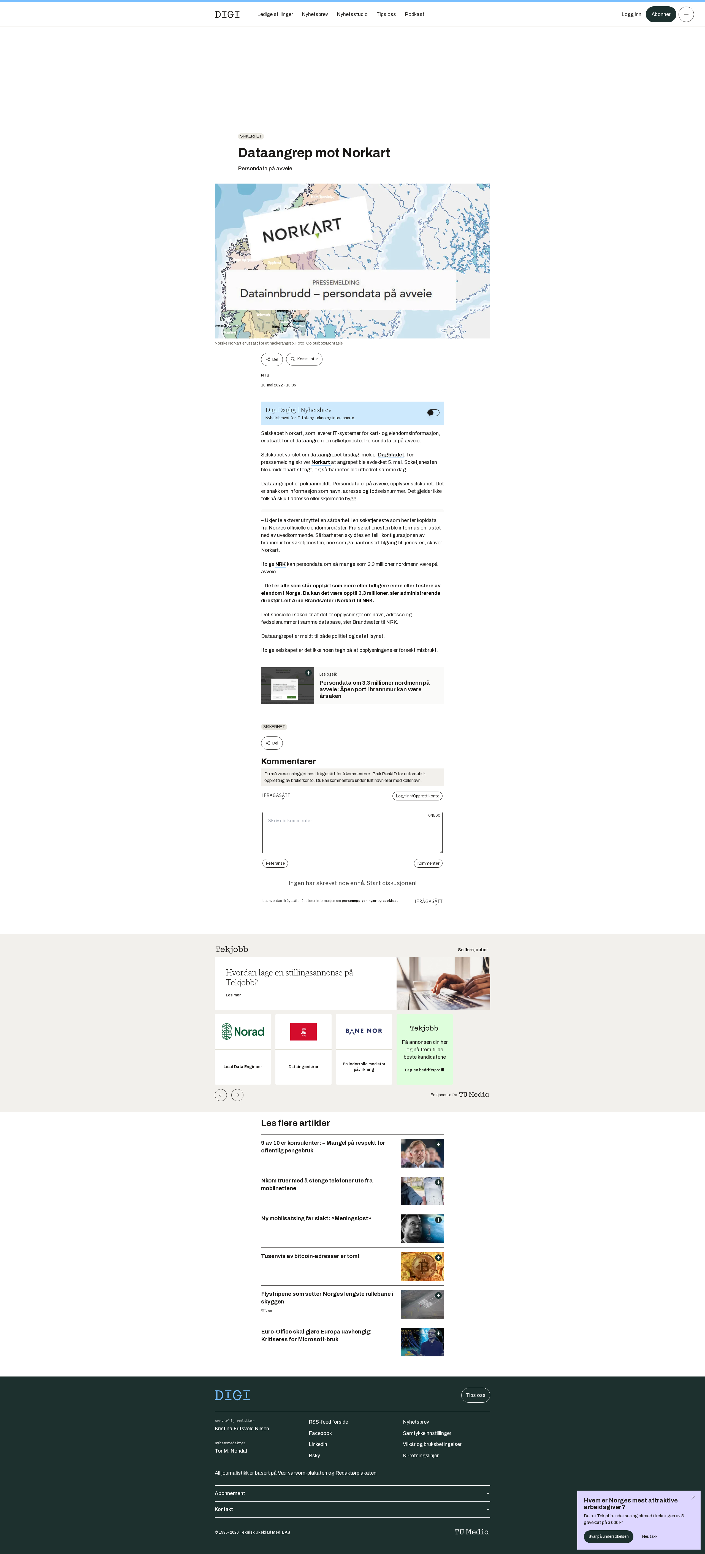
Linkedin (318, 1444)
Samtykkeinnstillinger (427, 1433)
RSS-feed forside (328, 1422)
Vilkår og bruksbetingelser (432, 1444)
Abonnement (230, 1493)
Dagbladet (391, 455)
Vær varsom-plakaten (302, 1473)
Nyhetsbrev (416, 1422)
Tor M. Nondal (231, 1451)
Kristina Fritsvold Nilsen (242, 1428)
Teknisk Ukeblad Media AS (265, 1532)
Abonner (661, 14)
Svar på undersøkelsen (609, 1536)
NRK (280, 564)
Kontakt (224, 1509)
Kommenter (307, 359)
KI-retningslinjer (421, 1455)
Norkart (321, 462)
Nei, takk (649, 1536)
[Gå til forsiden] (227, 14)
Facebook (320, 1433)
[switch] (433, 412)
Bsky (314, 1455)
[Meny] (686, 14)
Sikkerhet (251, 136)
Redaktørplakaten (355, 1473)
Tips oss (476, 1395)
